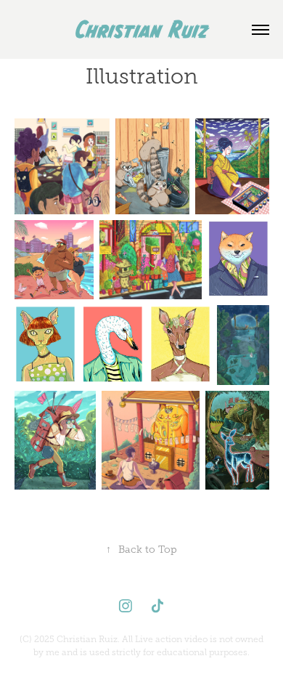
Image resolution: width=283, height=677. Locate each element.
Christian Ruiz (141, 29)
